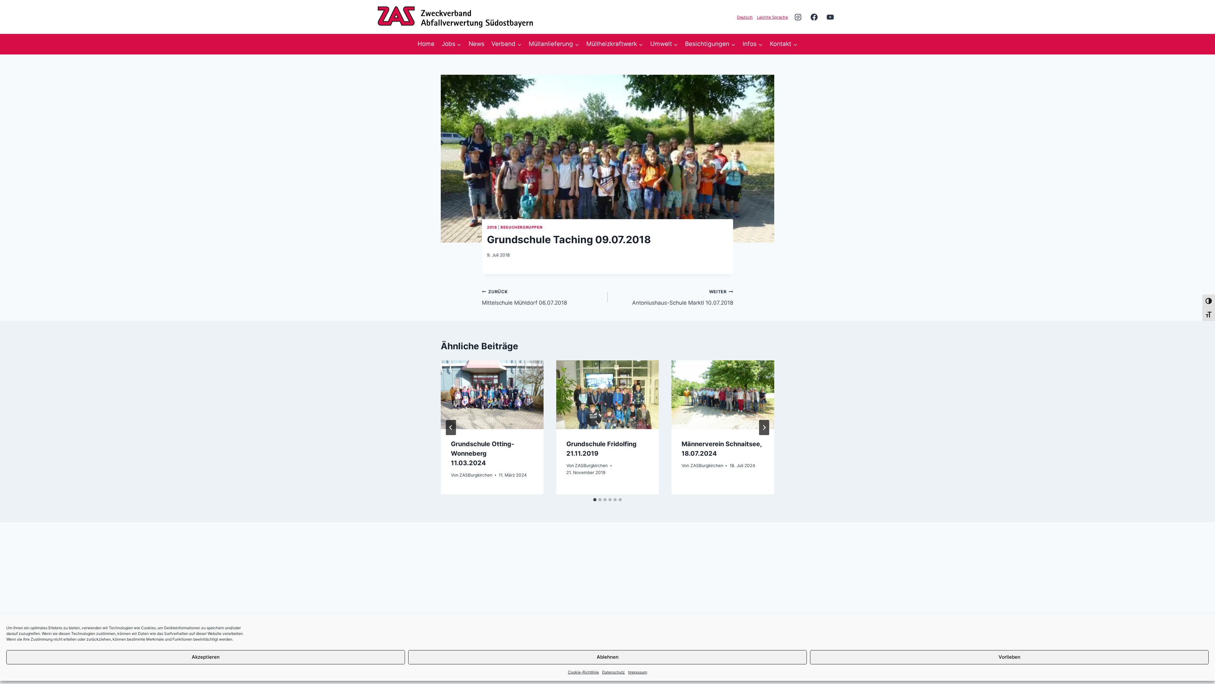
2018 (492, 227)
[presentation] (492, 394)
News (476, 44)
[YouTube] (830, 17)
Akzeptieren (206, 657)
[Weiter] (764, 427)
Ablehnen (608, 657)
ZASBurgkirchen (475, 475)
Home (426, 44)
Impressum (637, 672)
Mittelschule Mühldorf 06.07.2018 (524, 297)
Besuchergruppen (521, 227)
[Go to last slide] (451, 427)
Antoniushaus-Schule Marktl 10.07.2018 (682, 297)
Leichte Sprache (772, 17)
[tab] (594, 499)
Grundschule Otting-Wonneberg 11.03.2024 (482, 453)
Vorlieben (1009, 657)
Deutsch (745, 17)
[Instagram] (798, 17)
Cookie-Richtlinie (583, 672)
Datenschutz (613, 672)
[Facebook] (814, 17)
